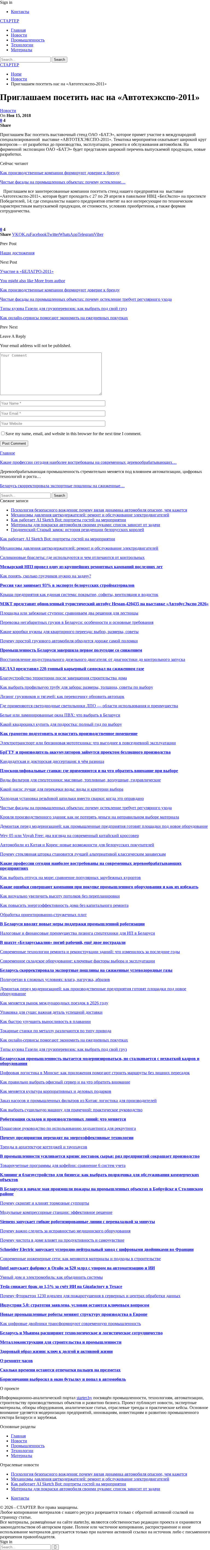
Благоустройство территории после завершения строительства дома (63, 678)
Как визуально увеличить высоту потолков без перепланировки (60, 896)
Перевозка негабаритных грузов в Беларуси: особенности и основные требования (76, 622)
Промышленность (28, 40)
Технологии (22, 45)
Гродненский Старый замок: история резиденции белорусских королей (77, 529)
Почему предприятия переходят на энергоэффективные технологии (66, 1137)
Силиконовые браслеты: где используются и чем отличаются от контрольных (72, 557)
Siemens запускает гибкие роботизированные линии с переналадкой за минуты (77, 1221)
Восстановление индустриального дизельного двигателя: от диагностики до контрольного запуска (92, 659)
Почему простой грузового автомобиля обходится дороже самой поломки (69, 641)
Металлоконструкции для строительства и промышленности (60, 1342)
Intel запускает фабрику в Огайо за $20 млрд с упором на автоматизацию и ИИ (77, 1268)
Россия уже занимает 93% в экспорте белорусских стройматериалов (67, 585)
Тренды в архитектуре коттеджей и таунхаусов (43, 1147)
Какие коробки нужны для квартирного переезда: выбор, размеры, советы (69, 631)
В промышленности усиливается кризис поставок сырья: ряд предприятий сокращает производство (100, 1156)
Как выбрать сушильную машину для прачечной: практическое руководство (71, 1109)
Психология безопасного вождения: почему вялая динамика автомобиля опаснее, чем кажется (99, 510)
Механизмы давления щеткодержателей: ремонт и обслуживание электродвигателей (90, 515)
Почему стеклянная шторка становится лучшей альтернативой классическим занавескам (83, 854)
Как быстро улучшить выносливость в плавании (45, 1021)
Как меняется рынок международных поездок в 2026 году (54, 1003)
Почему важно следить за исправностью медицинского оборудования (65, 1231)
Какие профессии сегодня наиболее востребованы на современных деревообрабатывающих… (88, 462)
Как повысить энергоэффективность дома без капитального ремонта (64, 905)
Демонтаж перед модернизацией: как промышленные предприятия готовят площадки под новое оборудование (104, 826)
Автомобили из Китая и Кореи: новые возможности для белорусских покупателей (77, 844)
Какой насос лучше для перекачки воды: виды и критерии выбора (61, 789)
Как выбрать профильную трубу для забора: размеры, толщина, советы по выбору (76, 687)
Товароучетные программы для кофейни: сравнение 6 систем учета (63, 1165)
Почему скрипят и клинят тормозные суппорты (44, 1203)
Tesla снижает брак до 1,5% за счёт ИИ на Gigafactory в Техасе (61, 1286)
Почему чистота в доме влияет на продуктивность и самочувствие (62, 1240)
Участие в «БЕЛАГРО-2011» (27, 271)
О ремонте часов (16, 1360)
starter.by (84, 1397)
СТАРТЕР (9, 21)
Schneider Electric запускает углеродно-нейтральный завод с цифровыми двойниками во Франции (97, 1249)
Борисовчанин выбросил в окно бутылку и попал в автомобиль (63, 1379)
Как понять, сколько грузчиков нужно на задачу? (45, 576)
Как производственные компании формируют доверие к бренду (60, 172)
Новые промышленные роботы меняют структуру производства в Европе (73, 1314)
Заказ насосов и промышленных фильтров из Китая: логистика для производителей (78, 1100)
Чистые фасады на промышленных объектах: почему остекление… (63, 182)
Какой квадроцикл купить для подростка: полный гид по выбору (61, 724)
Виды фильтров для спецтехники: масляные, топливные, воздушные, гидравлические (80, 780)
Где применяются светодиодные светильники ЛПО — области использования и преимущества (89, 705)
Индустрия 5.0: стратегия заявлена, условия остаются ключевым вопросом (74, 1305)
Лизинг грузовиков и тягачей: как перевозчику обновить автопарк (62, 696)
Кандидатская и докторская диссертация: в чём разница (52, 761)
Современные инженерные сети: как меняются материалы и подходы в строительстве (80, 1258)
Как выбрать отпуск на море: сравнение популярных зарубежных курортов (70, 877)
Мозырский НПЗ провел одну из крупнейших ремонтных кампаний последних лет (81, 566)
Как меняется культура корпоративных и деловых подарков (55, 1091)
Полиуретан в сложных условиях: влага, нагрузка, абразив (55, 979)
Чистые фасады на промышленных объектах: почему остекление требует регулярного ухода (86, 807)
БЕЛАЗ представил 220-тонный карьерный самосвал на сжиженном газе (72, 668)
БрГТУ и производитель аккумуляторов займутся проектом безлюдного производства (85, 752)
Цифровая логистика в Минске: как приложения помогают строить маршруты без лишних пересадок (95, 1072)
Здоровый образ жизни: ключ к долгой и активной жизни (56, 1351)
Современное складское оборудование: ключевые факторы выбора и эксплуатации (77, 961)
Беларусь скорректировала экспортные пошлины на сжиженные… (62, 485)
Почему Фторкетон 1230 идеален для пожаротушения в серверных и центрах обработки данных (90, 1295)
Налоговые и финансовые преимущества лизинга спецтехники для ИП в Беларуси (77, 933)
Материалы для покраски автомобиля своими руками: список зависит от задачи (85, 524)
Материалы (21, 49)
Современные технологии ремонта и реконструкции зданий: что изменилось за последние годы (90, 951)
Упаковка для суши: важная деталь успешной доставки (51, 1012)
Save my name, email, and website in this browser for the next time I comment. (73, 433)
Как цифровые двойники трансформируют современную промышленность (70, 1323)
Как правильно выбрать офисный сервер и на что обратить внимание (65, 1082)
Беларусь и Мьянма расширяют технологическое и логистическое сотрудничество (81, 1333)
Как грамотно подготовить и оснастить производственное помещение (69, 733)
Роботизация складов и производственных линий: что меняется (63, 1119)
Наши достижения (17, 253)
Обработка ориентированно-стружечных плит (43, 914)
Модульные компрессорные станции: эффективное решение (56, 1212)
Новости (19, 35)
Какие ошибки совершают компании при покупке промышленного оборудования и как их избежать (99, 886)
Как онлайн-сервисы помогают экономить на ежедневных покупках (64, 1040)
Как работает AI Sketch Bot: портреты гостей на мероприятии (68, 519)
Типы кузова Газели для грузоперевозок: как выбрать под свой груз (63, 1049)
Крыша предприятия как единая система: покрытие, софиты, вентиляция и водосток (79, 594)
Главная (18, 30)
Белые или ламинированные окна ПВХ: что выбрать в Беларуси (60, 715)
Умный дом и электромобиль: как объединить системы (51, 1277)
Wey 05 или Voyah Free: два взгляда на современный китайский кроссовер (69, 835)
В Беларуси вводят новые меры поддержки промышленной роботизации (72, 924)
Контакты (20, 11)
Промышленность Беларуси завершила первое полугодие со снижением (71, 650)
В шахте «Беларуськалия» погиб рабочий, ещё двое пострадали (63, 942)
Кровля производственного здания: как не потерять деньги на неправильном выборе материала (89, 817)
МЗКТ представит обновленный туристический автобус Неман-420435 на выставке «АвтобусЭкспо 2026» (104, 603)
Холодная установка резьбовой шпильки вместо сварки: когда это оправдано (72, 798)
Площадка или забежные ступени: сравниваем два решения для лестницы (69, 613)
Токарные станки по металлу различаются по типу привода (55, 1030)
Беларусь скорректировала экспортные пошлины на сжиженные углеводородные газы (86, 970)
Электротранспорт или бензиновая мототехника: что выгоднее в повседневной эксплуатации (88, 743)
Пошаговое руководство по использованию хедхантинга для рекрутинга (68, 1128)
